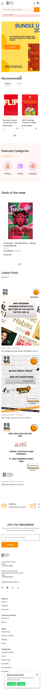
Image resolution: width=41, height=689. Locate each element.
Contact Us (4, 605)
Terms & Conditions (7, 635)
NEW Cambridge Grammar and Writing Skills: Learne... (29, 122)
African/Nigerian (6, 667)
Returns (3, 622)
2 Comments (15, 348)
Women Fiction (6, 660)
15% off (6, 248)
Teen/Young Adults (7, 652)
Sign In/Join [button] (5, 609)
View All (4, 277)
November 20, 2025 (7, 481)
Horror (3, 656)
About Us (4, 602)
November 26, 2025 (7, 415)
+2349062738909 (7, 577)
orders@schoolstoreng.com (10, 582)
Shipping (4, 639)
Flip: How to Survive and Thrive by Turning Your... (11, 122)
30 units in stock (27, 117)
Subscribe (9, 545)
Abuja (22, 684)
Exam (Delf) (5, 663)
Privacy (3, 643)
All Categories (6, 156)
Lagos (12, 684)
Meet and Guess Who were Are (12, 485)
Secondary (4, 671)
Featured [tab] (7, 84)
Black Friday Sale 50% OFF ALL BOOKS (16, 418)
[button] (2, 4)
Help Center (5, 618)
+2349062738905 (7, 566)
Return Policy (5, 632)
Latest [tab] (19, 84)
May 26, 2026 (5, 348)
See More (12, 47)
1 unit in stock (7, 117)
